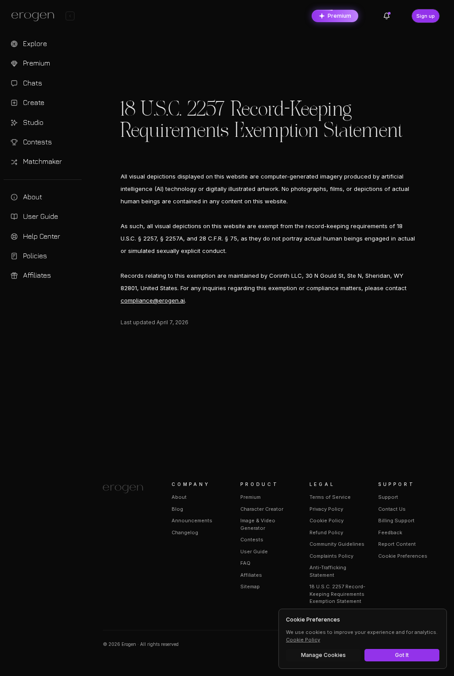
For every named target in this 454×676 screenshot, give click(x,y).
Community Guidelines (336, 544)
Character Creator (261, 509)
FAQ (245, 563)
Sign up (425, 16)
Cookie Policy (326, 520)
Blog (177, 509)
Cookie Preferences (402, 556)
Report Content (397, 544)
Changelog (185, 532)
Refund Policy (326, 532)
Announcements (192, 520)
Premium (339, 15)
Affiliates (251, 575)
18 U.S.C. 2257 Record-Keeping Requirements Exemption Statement (337, 593)
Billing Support (396, 520)
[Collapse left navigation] (70, 16)
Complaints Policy (331, 556)
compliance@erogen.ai (153, 300)
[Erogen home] (35, 17)
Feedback (390, 532)
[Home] (126, 489)
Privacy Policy (326, 509)
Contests (251, 539)
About (179, 497)
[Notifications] (386, 16)
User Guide (254, 551)
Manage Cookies (323, 655)
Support (388, 497)
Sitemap (250, 586)
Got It (402, 655)
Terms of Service (330, 497)
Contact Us (392, 509)
